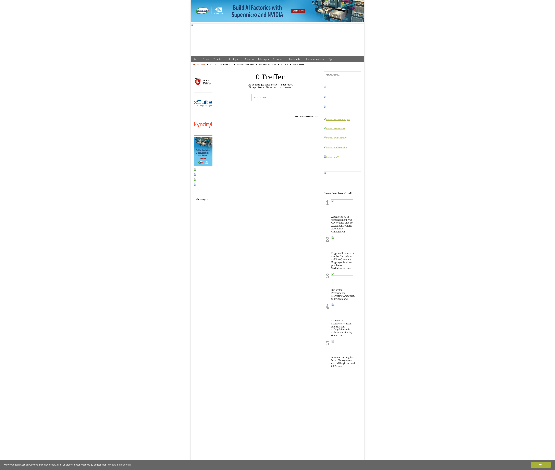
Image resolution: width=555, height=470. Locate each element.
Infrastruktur (294, 59)
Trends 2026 (199, 64)
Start (195, 59)
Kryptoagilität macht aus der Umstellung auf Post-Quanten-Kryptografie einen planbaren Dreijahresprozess (342, 261)
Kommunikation (315, 59)
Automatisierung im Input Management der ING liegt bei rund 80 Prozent (343, 362)
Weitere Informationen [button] (119, 465)
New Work (298, 64)
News (206, 59)
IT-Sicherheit (225, 64)
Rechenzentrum (267, 64)
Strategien (234, 59)
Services (277, 59)
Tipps (331, 59)
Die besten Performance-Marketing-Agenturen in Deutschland (343, 294)
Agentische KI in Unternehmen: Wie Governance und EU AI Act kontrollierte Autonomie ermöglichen (342, 224)
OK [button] (540, 465)
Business (249, 59)
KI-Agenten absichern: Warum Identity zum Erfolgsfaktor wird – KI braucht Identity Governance (342, 328)
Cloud (284, 64)
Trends (217, 59)
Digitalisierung (245, 64)
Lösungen (263, 59)
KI (211, 64)
